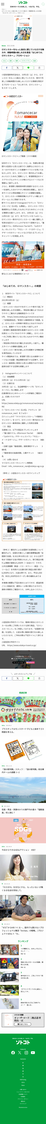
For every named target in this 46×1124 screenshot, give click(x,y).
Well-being (23, 1079)
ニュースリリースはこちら (23, 1092)
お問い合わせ (23, 1089)
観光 (11, 61)
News (23, 1085)
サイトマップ (23, 1103)
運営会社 (23, 1101)
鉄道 (34, 61)
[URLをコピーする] (39, 68)
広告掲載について (23, 1094)
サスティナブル (26, 61)
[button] (7, 68)
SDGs (4, 61)
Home (3, 9)
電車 (17, 61)
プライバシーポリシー (23, 1099)
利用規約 (23, 1096)
